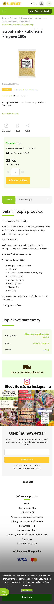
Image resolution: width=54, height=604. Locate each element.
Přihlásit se (27, 459)
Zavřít (42, 136)
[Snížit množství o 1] (8, 172)
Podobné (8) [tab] (25, 199)
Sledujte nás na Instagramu (28, 387)
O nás (27, 503)
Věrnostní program (27, 543)
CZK (33, 4)
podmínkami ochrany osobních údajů (27, 468)
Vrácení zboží (27, 512)
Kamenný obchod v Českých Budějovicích (27, 534)
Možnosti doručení (20, 153)
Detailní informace (10, 113)
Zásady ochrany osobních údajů (27, 521)
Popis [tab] (9, 199)
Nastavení (27, 590)
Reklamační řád (27, 525)
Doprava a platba (27, 508)
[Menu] (4, 11)
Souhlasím (27, 597)
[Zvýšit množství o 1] (22, 172)
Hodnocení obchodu (27, 530)
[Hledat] (49, 3)
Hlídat (17, 131)
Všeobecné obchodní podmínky (27, 517)
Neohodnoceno (20, 96)
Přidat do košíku (18, 180)
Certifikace (27, 539)
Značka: (27, 90)
